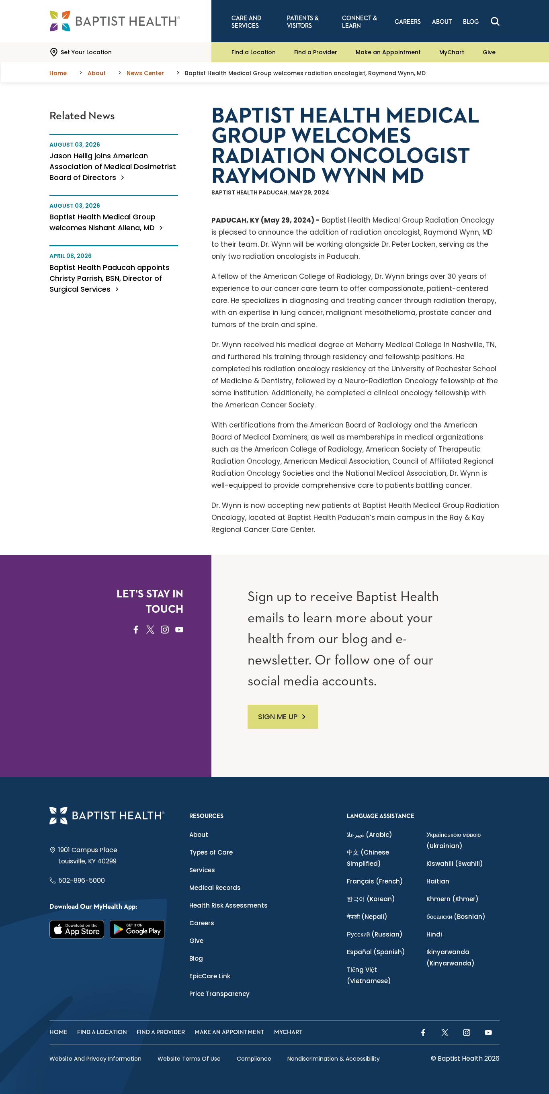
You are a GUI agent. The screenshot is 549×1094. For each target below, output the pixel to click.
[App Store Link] (76, 929)
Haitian (437, 881)
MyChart (451, 52)
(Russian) (375, 934)
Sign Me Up (278, 717)
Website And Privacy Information (95, 1059)
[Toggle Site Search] (495, 21)
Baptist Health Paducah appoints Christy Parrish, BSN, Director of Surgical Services (109, 278)
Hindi (434, 934)
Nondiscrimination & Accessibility (333, 1059)
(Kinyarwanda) (450, 957)
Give (489, 52)
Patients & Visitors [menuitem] (303, 22)
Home (58, 1032)
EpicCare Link (209, 976)
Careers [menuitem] (408, 22)
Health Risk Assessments (228, 905)
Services (202, 870)
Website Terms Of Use (189, 1059)
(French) (375, 881)
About (198, 834)
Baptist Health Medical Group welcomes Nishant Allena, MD (103, 222)
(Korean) (371, 899)
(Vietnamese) (369, 975)
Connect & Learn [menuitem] (359, 22)
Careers (201, 923)
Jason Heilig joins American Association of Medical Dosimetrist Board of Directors (112, 166)
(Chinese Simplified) (368, 858)
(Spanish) (376, 952)
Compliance (254, 1059)
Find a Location (253, 52)
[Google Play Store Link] (137, 929)
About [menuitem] (442, 22)
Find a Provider (315, 52)
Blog (196, 958)
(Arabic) (369, 834)
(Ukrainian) (453, 840)
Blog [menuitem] (471, 22)
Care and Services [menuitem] (246, 22)
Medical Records (215, 887)
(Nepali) (367, 916)
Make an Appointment (388, 52)
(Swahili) (454, 863)
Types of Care (211, 852)
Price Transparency (219, 994)
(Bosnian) (455, 916)
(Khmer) (452, 899)
